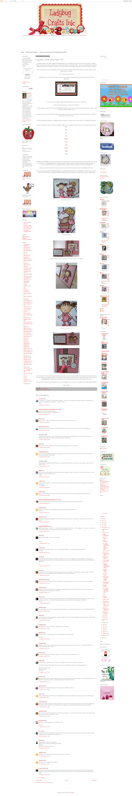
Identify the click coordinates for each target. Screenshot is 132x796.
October (105, 532)
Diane (102, 310)
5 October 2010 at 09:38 (44, 430)
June (104, 626)
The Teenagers (27, 368)
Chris (102, 199)
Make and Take (27, 322)
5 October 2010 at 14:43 (44, 639)
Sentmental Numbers (26, 346)
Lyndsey (103, 222)
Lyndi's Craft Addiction (104, 436)
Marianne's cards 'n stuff (104, 354)
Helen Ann (41, 517)
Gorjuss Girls (27, 306)
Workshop (26, 383)
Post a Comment (41, 777)
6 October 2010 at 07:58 (44, 748)
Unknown (41, 507)
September (105, 619)
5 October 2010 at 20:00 (44, 706)
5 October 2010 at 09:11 (44, 405)
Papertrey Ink (27, 331)
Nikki (25, 326)
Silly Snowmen (27, 350)
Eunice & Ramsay (28, 296)
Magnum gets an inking (105, 583)
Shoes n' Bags (27, 348)
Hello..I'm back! (104, 538)
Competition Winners (26, 282)
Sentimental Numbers (26, 343)
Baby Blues (105, 617)
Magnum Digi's (27, 319)
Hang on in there (108, 256)
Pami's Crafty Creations (104, 392)
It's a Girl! (104, 615)
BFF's (25, 253)
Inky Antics (26, 310)
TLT (24, 377)
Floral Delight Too (28, 303)
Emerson (26, 291)
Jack (25, 311)
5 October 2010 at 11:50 (44, 566)
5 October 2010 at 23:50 (44, 736)
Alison (40, 660)
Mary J (40, 418)
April (104, 630)
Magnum (26, 317)
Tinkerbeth (41, 701)
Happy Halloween (105, 535)
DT (24, 288)
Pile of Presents (27, 334)
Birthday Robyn (104, 586)
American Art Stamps (27, 245)
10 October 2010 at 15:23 (44, 774)
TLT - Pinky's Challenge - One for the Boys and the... (105, 590)
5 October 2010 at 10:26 (44, 522)
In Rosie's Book (105, 296)
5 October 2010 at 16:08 (44, 689)
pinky (40, 470)
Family (25, 299)
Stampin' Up (26, 359)
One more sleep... (104, 574)
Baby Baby (26, 247)
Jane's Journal (104, 333)
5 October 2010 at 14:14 (44, 620)
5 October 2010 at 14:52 (44, 648)
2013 (103, 520)
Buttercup (26, 264)
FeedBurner (27, 78)
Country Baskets (27, 222)
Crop (103, 594)
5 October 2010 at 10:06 (44, 495)
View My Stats (103, 172)
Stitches (25, 367)
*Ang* (40, 693)
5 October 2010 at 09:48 (44, 447)
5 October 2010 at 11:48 (44, 552)
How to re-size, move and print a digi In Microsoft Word (53, 52)
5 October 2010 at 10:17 (44, 503)
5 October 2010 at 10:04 (44, 487)
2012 (103, 522)
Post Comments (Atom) (47, 782)
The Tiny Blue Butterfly (104, 383)
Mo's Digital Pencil (28, 227)
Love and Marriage (28, 314)
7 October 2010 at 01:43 (44, 756)
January (105, 635)
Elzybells (26, 290)
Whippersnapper (28, 380)
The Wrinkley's (27, 370)
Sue (102, 272)
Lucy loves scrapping (103, 363)
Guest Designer (27, 308)
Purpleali (41, 624)
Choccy (40, 547)
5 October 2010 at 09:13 (44, 414)
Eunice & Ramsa (27, 293)
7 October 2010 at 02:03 (44, 764)
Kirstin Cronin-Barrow (80, 35)
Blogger (72, 792)
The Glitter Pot (27, 228)
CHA (25, 266)
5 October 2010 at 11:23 (44, 543)
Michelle (41, 632)
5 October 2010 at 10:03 (44, 476)
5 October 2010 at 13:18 (44, 603)
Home (22, 52)
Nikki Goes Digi (27, 329)
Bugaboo (26, 263)
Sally (102, 285)
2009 (103, 637)
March (104, 631)
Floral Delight (27, 300)
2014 (103, 518)
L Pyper (40, 481)
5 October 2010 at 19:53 (44, 697)
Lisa (61, 109)
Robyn (25, 339)
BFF (24, 252)
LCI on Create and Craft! (105, 561)
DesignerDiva (104, 427)
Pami (40, 443)
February (105, 633)
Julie (102, 244)
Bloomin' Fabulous (28, 260)
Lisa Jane (41, 398)
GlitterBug (103, 400)
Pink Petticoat (27, 336)
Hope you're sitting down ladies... (106, 554)
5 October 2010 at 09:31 (44, 422)
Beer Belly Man (27, 250)
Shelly (40, 740)
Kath (102, 232)
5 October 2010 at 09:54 (44, 466)
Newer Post (38, 780)
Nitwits (25, 223)
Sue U (40, 731)
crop (25, 284)
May (104, 628)
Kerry (30, 93)
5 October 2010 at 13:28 (44, 611)
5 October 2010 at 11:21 (44, 531)
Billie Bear (26, 255)
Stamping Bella (27, 361)
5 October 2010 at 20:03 (44, 716)
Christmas (26, 269)
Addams (41, 491)
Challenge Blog (27, 268)
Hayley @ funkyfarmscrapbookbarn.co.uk (49, 409)
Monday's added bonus (104, 570)
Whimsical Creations (104, 209)
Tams (102, 263)
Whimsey (41, 607)
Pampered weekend (105, 613)
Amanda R (41, 587)
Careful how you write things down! (105, 578)
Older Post (94, 780)
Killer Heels (26, 313)
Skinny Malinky (27, 351)
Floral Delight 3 (27, 302)
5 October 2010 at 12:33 (44, 583)
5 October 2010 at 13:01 (44, 592)
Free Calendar (104, 513)
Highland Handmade (44, 526)
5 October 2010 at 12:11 (44, 575)
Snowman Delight (28, 353)
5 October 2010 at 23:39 (44, 726)
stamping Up (27, 362)
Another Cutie (105, 599)
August (104, 622)
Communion (26, 279)
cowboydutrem (42, 451)
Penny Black (26, 333)
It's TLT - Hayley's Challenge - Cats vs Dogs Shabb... (105, 565)
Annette (41, 652)
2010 (103, 526)
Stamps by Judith (28, 364)
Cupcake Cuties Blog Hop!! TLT (105, 609)
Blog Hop (41, 389)
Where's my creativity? (104, 410)
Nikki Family (27, 328)
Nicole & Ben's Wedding (31, 52)
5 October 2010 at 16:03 (44, 681)
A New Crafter (42, 768)
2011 (103, 524)
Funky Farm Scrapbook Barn (27, 231)
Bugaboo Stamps (27, 225)
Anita (40, 615)
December (105, 527)
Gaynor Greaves (42, 426)
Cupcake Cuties (47, 389)
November (105, 529)
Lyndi (40, 535)
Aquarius (41, 685)
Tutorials (26, 379)
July (104, 624)
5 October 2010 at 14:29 (44, 628)
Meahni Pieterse (43, 579)
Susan (102, 254)
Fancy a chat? (105, 550)
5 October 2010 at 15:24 (44, 656)
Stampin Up (26, 357)
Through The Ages (28, 373)
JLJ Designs (41, 720)
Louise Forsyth (41, 35)
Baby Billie (26, 248)
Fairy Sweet (108, 201)
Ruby (25, 341)
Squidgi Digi (26, 356)
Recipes (25, 338)
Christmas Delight (28, 274)
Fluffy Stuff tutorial (105, 557)
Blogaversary (27, 258)
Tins (25, 376)
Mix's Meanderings (104, 342)
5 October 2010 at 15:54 (44, 672)
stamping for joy (105, 351)
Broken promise (104, 541)
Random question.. (105, 597)
